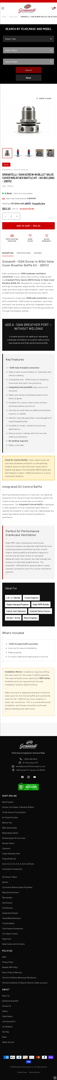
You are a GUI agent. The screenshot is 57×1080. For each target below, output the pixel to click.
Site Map (5, 1032)
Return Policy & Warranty (12, 972)
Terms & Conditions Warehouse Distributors (19, 977)
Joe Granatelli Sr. (9, 1021)
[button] (2, 8)
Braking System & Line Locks (13, 838)
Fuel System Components (12, 869)
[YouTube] (34, 777)
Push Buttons (7, 908)
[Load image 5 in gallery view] (50, 153)
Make (5, 45)
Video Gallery (7, 1016)
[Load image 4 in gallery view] (40, 153)
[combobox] (28, 39)
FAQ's (4, 957)
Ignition (5, 882)
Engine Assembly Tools (11, 853)
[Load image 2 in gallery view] (18, 153)
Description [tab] (7, 253)
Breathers (13, 16)
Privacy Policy (7, 962)
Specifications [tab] (24, 253)
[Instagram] (28, 777)
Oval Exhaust (7, 903)
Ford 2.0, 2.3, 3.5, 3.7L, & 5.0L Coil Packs (18, 864)
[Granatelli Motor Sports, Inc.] (27, 8)
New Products (7, 802)
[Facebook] (22, 777)
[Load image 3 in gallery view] (29, 153)
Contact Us (6, 1006)
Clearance (6, 848)
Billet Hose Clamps (9, 828)
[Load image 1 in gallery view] (7, 153)
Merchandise (7, 897)
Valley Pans (6, 939)
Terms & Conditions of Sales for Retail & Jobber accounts (24, 983)
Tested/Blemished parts (11, 918)
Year (5, 34)
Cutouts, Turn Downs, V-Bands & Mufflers (18, 807)
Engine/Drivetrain (9, 859)
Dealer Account (8, 1042)
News (4, 1037)
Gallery (5, 1011)
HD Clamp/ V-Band (9, 877)
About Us (5, 996)
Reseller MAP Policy (10, 967)
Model (6, 56)
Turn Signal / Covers (10, 934)
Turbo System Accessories (12, 928)
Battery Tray (7, 822)
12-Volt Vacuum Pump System (14, 812)
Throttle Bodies (8, 923)
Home (4, 16)
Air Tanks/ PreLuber (10, 817)
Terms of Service (34, 1072)
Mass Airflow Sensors (10, 892)
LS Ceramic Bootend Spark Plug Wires (17, 887)
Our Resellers (7, 1027)
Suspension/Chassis (10, 913)
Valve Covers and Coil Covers (13, 944)
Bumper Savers (8, 843)
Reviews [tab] (38, 253)
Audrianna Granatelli (10, 1001)
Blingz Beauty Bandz (10, 833)
